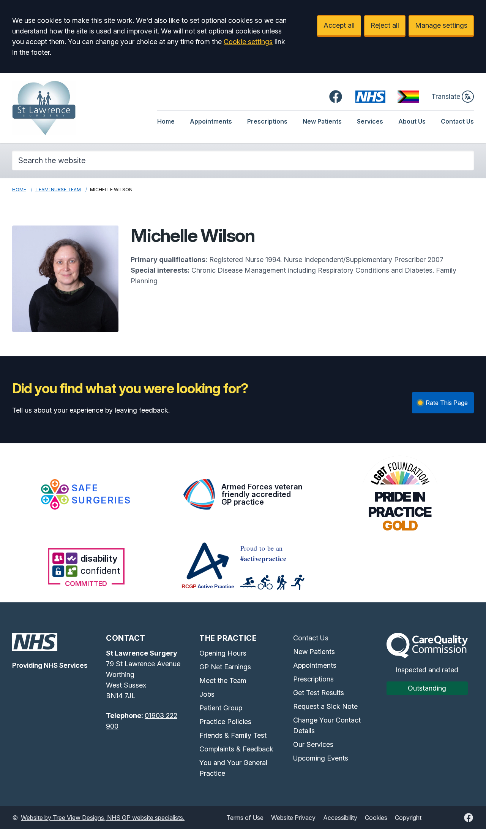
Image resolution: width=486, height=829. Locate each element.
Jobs (207, 694)
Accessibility (340, 817)
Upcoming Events (320, 758)
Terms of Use (245, 817)
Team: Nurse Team (58, 189)
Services (370, 121)
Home (166, 121)
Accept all (339, 25)
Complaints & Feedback (236, 749)
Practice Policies (225, 722)
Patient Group (220, 708)
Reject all (385, 25)
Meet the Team (222, 680)
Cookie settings (248, 42)
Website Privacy (293, 817)
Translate (445, 96)
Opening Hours (222, 653)
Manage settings (441, 25)
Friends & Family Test (233, 735)
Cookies (376, 817)
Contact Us (457, 121)
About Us (412, 121)
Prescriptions (267, 121)
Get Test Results (318, 693)
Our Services (313, 744)
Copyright (408, 817)
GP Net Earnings (225, 667)
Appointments (211, 121)
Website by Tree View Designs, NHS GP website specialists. (103, 817)
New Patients (322, 121)
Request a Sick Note (325, 706)
